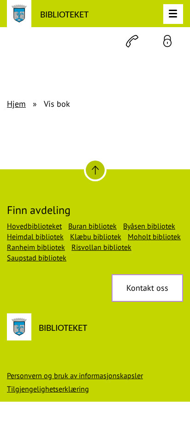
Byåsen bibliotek (149, 226)
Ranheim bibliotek (36, 247)
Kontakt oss (147, 288)
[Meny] (173, 14)
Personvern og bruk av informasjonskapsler (75, 375)
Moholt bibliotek (154, 236)
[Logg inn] (167, 41)
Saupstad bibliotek (36, 257)
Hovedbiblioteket (34, 226)
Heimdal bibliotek (35, 236)
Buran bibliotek (92, 226)
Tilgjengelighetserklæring (48, 388)
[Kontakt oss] (132, 41)
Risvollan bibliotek (101, 247)
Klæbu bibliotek (95, 236)
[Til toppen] (95, 170)
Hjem (16, 103)
